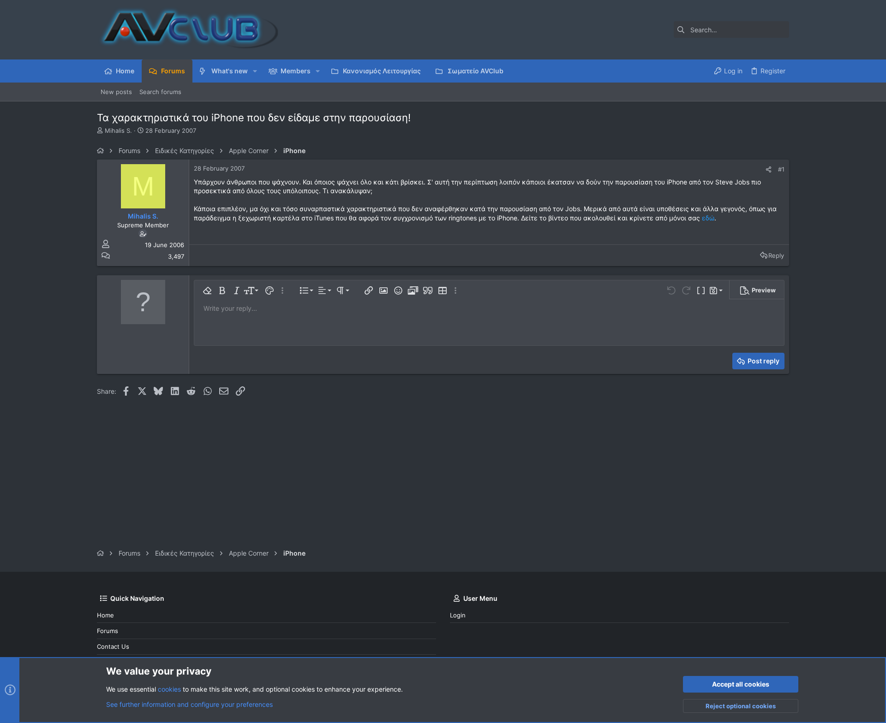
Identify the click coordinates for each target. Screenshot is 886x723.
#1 (781, 169)
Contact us (113, 646)
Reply (776, 255)
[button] (255, 71)
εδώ (708, 218)
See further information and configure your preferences (189, 704)
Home (105, 615)
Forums (107, 630)
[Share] (768, 169)
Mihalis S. (118, 130)
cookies (169, 689)
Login (458, 615)
